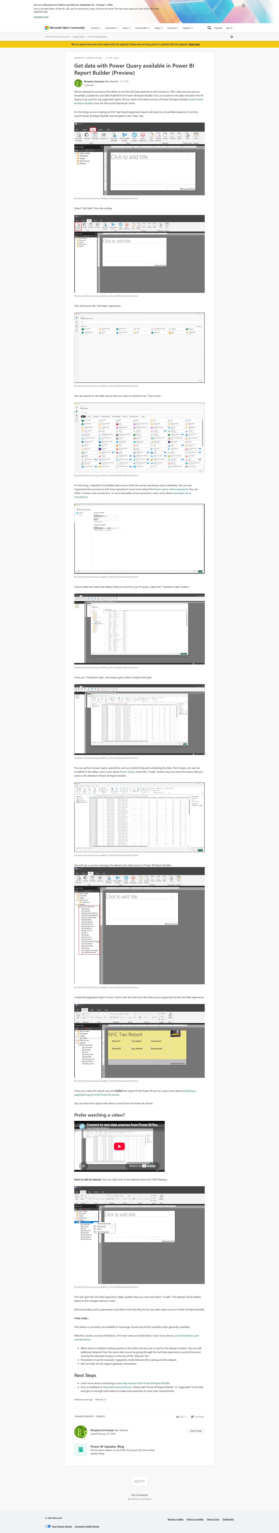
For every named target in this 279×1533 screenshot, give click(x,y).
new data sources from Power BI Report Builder (143, 1383)
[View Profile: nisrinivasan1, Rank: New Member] (78, 83)
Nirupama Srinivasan (94, 81)
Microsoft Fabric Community (57, 36)
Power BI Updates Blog (97, 36)
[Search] (209, 28)
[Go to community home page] (65, 28)
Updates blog (78, 36)
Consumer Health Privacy (87, 1526)
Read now (194, 44)
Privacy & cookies (195, 1519)
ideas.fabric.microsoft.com (117, 1387)
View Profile (196, 1430)
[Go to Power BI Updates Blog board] (80, 1449)
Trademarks (228, 1519)
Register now (41, 16)
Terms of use (213, 1519)
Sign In (229, 27)
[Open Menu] (231, 37)
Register (218, 27)
